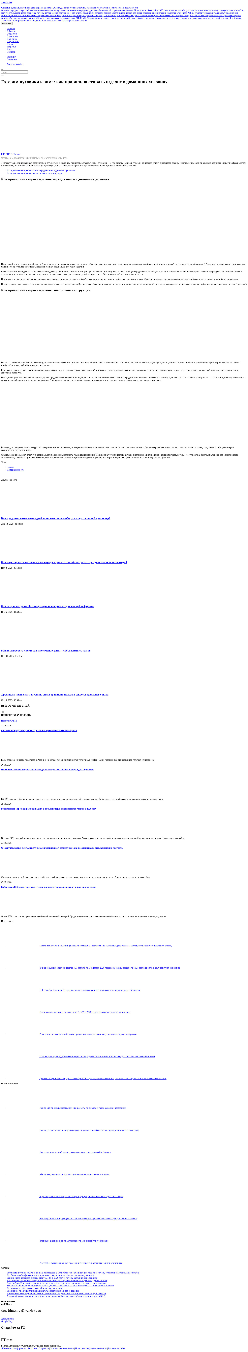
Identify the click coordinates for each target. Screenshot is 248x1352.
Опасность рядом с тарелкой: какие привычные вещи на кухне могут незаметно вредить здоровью (49, 10)
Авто (9, 49)
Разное (17, 154)
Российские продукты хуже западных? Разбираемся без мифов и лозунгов (39, 730)
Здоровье (11, 46)
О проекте (44, 1348)
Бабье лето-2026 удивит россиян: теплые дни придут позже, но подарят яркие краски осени (48, 887)
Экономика (12, 36)
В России (11, 31)
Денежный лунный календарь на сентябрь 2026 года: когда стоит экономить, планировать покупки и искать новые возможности (69, 7)
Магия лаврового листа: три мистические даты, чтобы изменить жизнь (46, 650)
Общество (12, 34)
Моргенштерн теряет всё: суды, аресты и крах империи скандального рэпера (149, 13)
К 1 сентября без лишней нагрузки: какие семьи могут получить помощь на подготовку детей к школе (178, 18)
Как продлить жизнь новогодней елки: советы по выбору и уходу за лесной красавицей (55, 518)
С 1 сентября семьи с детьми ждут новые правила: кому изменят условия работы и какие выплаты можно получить (62, 848)
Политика (12, 39)
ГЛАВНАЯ (6, 154)
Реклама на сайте (15, 64)
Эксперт (11, 52)
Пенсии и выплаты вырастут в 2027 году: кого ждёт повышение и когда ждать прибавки (47, 769)
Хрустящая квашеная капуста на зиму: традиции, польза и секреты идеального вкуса (54, 694)
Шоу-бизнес (13, 41)
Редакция (11, 57)
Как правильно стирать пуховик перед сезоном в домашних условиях (41, 170)
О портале (12, 59)
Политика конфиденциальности (91, 1348)
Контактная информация (14, 1348)
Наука (10, 44)
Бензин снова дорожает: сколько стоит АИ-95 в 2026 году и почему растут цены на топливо (82, 18)
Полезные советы (15, 470)
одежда (10, 467)
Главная (11, 28)
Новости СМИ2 (9, 721)
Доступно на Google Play (7, 1320)
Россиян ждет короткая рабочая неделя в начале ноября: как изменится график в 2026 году (48, 809)
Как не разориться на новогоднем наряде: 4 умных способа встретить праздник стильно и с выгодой (64, 562)
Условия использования (62, 1348)
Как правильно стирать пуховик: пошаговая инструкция (34, 173)
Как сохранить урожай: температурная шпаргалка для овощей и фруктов (47, 606)
